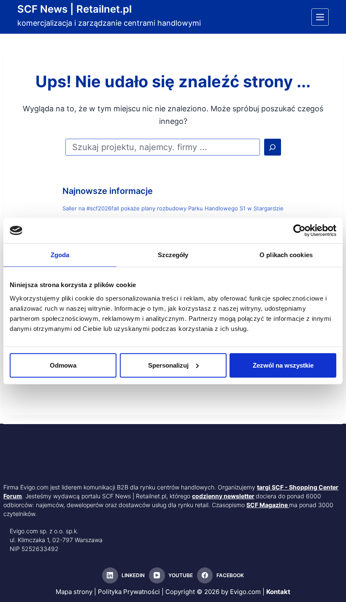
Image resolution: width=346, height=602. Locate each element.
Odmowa (63, 364)
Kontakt (278, 592)
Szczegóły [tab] (173, 254)
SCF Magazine (267, 504)
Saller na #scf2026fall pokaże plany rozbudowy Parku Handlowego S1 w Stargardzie (173, 208)
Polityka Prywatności (129, 592)
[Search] (272, 147)
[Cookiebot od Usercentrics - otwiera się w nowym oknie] (299, 230)
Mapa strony (74, 592)
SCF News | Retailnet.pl (74, 9)
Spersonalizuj (168, 364)
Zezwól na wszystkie (283, 364)
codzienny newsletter (223, 496)
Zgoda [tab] (60, 254)
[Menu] (320, 17)
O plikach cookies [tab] (286, 254)
